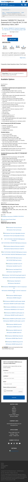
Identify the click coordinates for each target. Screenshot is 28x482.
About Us (14, 410)
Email (4, 381)
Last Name (6, 376)
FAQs (14, 407)
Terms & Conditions (4, 465)
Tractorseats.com (5, 9)
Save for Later (6, 42)
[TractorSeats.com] (7, 1)
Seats (3, 12)
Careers (14, 411)
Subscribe (14, 397)
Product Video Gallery (14, 414)
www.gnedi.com (14, 425)
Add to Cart (12, 39)
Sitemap (2, 468)
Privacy (2, 464)
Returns (14, 408)
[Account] (22, 1)
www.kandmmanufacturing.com (14, 423)
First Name (6, 370)
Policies (2, 463)
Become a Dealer (14, 416)
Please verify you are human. (10, 387)
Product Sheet (12, 219)
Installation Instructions (18, 216)
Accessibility (3, 466)
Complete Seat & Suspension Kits (13, 12)
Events (14, 413)
